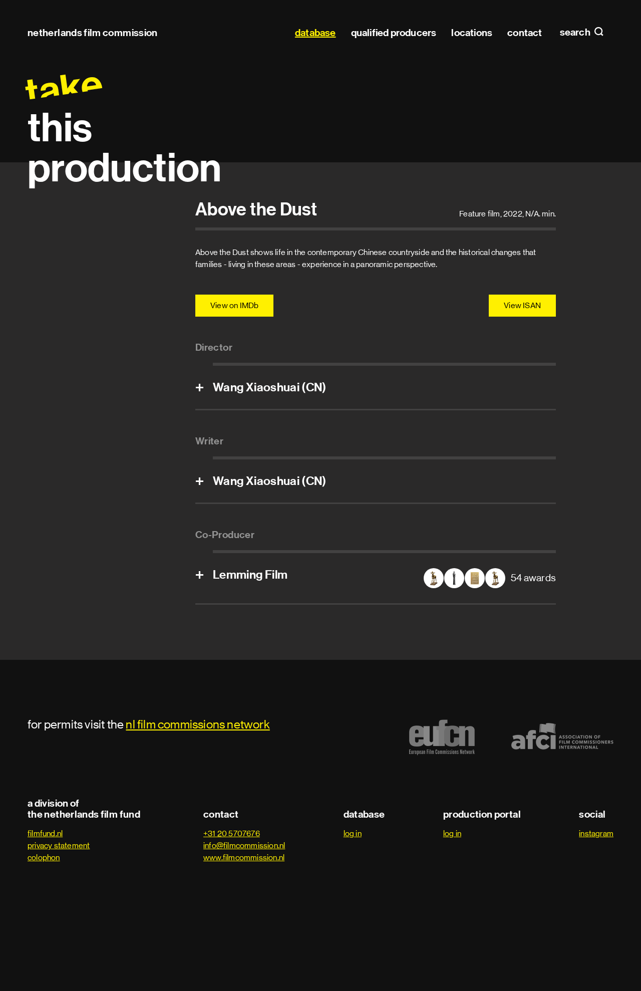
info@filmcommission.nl (244, 845)
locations (471, 33)
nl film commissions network (197, 724)
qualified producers (394, 33)
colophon (44, 857)
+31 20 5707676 (231, 833)
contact (524, 33)
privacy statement (59, 845)
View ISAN (522, 305)
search (576, 32)
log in (353, 833)
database (315, 33)
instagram (596, 833)
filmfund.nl (45, 833)
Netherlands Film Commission (93, 33)
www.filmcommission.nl (243, 857)
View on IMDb (234, 305)
